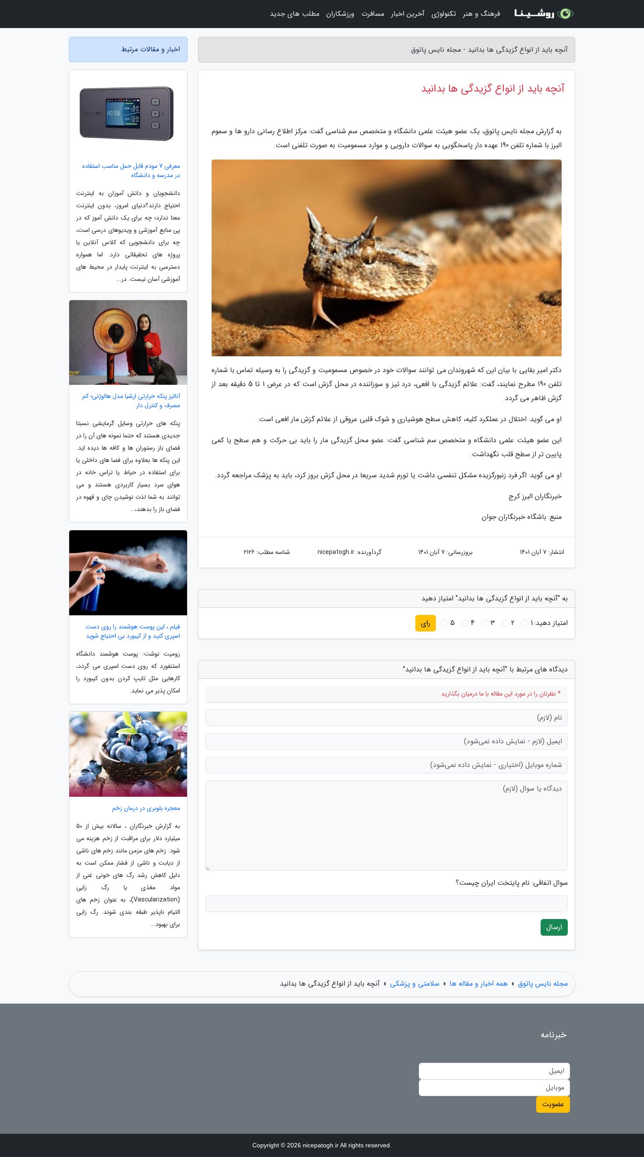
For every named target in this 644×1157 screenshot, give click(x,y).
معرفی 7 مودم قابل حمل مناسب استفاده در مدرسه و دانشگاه (131, 171)
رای (425, 623)
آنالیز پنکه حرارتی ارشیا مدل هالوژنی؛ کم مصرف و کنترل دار (131, 401)
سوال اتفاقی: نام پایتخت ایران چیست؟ (512, 883)
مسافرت (372, 13)
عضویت (553, 1104)
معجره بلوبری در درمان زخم (146, 808)
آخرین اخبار (408, 13)
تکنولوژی (444, 13)
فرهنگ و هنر (481, 13)
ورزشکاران (340, 13)
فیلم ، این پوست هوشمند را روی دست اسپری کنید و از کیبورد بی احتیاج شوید (133, 631)
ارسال (554, 927)
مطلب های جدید (294, 13)
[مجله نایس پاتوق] (542, 14)
